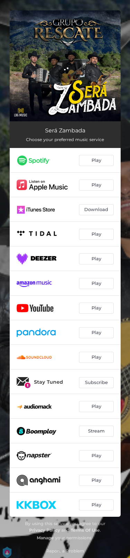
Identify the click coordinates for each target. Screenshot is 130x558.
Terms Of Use (85, 530)
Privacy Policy (44, 530)
